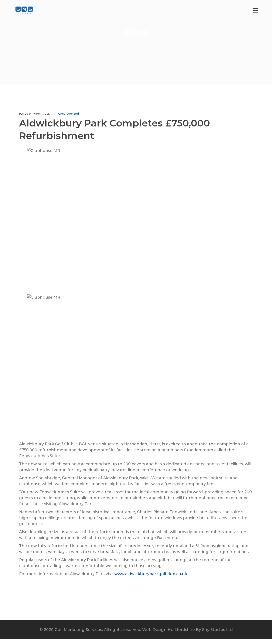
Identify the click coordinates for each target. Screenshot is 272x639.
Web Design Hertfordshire (168, 629)
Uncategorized (68, 113)
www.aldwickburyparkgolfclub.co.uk (150, 574)
